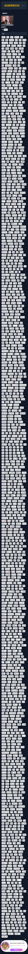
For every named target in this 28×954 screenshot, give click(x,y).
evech (9, 682)
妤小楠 (18, 495)
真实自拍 (4, 560)
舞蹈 (23, 778)
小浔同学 (21, 566)
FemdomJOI (5, 518)
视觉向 (8, 925)
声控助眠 (4, 931)
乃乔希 (12, 546)
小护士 (20, 255)
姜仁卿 (7, 600)
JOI (16, 348)
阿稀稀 (7, 221)
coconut (24, 472)
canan (13, 51)
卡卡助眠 (23, 591)
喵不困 (8, 608)
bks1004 (24, 687)
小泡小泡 (4, 580)
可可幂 (24, 68)
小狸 (10, 164)
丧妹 (15, 376)
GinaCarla (10, 388)
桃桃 (20, 458)
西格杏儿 (10, 156)
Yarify (9, 521)
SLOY (3, 439)
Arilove (3, 190)
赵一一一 (19, 880)
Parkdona (8, 670)
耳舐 (7, 269)
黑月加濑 (16, 181)
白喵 (3, 690)
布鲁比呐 (18, 764)
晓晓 (8, 161)
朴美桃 (22, 902)
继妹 (15, 560)
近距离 (23, 218)
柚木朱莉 (4, 224)
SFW (14, 74)
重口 (3, 628)
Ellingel (12, 784)
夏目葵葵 (19, 919)
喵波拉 (17, 761)
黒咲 (3, 159)
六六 (3, 563)
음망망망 (21, 789)
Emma (20, 373)
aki (2, 314)
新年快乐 (16, 931)
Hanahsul (22, 467)
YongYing (20, 653)
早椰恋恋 (11, 699)
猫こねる (10, 897)
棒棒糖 (7, 823)
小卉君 (3, 877)
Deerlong (4, 444)
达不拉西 (4, 289)
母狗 (11, 823)
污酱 (23, 102)
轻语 (14, 769)
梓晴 (20, 71)
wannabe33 (17, 868)
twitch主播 (10, 354)
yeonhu (4, 733)
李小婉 (17, 161)
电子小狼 (14, 574)
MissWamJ (12, 860)
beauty (7, 554)
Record (19, 611)
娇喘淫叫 (16, 622)
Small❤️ (4, 521)
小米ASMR (14, 410)
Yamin (12, 258)
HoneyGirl (4, 308)
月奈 (3, 280)
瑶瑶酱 (9, 255)
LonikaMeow (23, 385)
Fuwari (21, 407)
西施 (21, 832)
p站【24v (10, 498)
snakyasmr (4, 702)
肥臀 (7, 453)
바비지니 (10, 492)
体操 (16, 883)
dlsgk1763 (4, 863)
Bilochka (17, 354)
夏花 (15, 60)
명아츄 (12, 470)
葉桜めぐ (16, 894)
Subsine (4, 668)
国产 (3, 260)
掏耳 (13, 77)
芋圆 (7, 246)
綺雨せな (16, 390)
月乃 (20, 102)
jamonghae (19, 775)
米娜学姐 (21, 243)
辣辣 (16, 422)
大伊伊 (22, 159)
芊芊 (10, 702)
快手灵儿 (4, 693)
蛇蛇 (20, 176)
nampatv (4, 523)
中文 (22, 269)
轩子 (3, 402)
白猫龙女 (4, 653)
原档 (14, 308)
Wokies (4, 229)
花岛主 (24, 40)
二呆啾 (17, 258)
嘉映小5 (9, 184)
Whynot (22, 317)
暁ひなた (15, 755)
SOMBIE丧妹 (12, 713)
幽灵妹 (3, 85)
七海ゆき (10, 696)
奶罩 (24, 586)
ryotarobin (14, 427)
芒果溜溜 (18, 908)
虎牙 (8, 37)
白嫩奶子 (9, 843)
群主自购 (19, 552)
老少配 (20, 481)
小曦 (11, 192)
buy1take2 (23, 229)
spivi (10, 297)
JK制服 (19, 506)
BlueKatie (15, 407)
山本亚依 (14, 173)
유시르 (7, 461)
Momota (20, 345)
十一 (8, 170)
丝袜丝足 (22, 617)
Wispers (12, 351)
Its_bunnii (14, 345)
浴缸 (19, 710)
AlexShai (8, 379)
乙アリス (14, 506)
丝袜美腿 (20, 501)
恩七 (3, 922)
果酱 (11, 854)
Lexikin (19, 60)
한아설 (24, 458)
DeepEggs (10, 676)
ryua (23, 238)
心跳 (13, 252)
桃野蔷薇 (4, 422)
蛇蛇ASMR (10, 243)
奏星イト (4, 645)
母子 (7, 634)
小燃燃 (20, 854)
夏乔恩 (3, 173)
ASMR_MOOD (5, 752)
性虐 (3, 554)
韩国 (13, 444)
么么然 (19, 122)
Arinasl (24, 523)
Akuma (3, 241)
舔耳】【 (11, 232)
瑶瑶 (25, 891)
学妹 (17, 860)
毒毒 (9, 410)
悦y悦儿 (7, 314)
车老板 (11, 260)
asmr (11, 37)
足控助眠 (10, 390)
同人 (23, 79)
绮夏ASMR (14, 803)
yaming (10, 266)
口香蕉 (7, 786)
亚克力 (21, 877)
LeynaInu (4, 133)
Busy (8, 744)
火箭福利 (4, 255)
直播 (3, 82)
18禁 (8, 733)
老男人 (7, 478)
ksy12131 (15, 789)
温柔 (21, 911)
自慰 (8, 277)
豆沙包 (9, 778)
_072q (12, 687)
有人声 (3, 79)
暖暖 (23, 62)
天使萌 (12, 113)
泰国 (9, 444)
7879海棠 (10, 147)
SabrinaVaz (17, 798)
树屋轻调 (10, 399)
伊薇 (23, 119)
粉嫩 (15, 820)
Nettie (3, 597)
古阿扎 (13, 184)
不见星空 (20, 812)
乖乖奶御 (8, 574)
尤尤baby (21, 846)
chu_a (8, 891)
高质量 (22, 685)
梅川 (23, 772)
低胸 (24, 552)
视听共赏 (24, 495)
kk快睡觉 (14, 501)
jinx (22, 91)
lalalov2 (10, 866)
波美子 (17, 229)
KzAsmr (19, 608)
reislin (3, 337)
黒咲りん (8, 662)
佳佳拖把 (15, 863)
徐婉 (3, 331)
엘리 (3, 871)
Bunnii (13, 741)
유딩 (17, 769)
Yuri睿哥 (15, 54)
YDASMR (15, 778)
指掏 (19, 357)
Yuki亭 (20, 696)
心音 (7, 368)
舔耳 (23, 74)
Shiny (3, 291)
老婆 (22, 829)
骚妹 (13, 521)
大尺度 (13, 136)
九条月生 (9, 880)
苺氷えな (10, 636)
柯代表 (16, 603)
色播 (3, 60)
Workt (9, 357)
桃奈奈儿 (19, 96)
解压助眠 (9, 625)
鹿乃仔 (22, 232)
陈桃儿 (3, 167)
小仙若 (3, 608)
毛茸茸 (3, 557)
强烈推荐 (11, 538)
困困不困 (23, 758)
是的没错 (18, 526)
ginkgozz (9, 792)
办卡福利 (14, 204)
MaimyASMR (5, 716)
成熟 (3, 478)
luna (19, 645)
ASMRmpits (18, 402)
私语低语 (16, 617)
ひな (10, 252)
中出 (15, 487)
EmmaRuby (5, 407)
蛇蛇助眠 (24, 184)
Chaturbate (21, 348)
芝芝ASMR (4, 413)
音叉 (15, 823)
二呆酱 (10, 286)
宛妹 (16, 48)
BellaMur (12, 781)
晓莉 (15, 241)
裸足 (3, 634)
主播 (8, 229)
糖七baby (18, 187)
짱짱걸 (3, 803)
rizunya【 (15, 85)
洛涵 (7, 291)
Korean (14, 874)
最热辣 (3, 515)
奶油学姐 (10, 142)
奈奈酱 (14, 266)
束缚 (23, 569)
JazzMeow (16, 498)
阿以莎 (14, 634)
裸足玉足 (16, 673)
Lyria (20, 900)
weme (15, 854)
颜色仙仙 (4, 778)
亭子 (3, 574)
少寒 (14, 888)
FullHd (11, 518)
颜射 (10, 504)
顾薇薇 (20, 682)
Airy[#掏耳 (18, 470)
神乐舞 (20, 891)
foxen (21, 382)
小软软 (3, 130)
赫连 (23, 170)
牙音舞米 (14, 238)
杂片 (24, 122)
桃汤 (10, 885)
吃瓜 (21, 894)
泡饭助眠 (7, 687)
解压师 (23, 792)
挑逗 (24, 504)
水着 (17, 540)
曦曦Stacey (14, 224)
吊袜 (10, 902)
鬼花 (14, 433)
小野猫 (15, 665)
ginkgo (3, 843)
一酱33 (16, 43)
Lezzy (3, 526)
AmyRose (4, 348)
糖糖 (9, 761)
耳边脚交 (9, 396)
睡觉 (21, 928)
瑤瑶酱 (22, 311)
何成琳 (14, 65)
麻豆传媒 (4, 775)
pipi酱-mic (17, 933)
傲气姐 (9, 57)
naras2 (18, 600)
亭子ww (22, 662)
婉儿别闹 (4, 51)
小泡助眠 (15, 597)
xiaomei (18, 702)
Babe (9, 775)
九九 (9, 484)
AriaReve (21, 362)
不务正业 (9, 201)
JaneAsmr (22, 605)
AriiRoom (20, 108)
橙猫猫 (15, 846)
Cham (10, 371)
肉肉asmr (4, 144)
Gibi (22, 291)
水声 (8, 809)
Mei (16, 144)
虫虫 (7, 342)
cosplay (4, 258)
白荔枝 (11, 376)
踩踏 (10, 433)
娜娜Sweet (4, 164)
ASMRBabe (10, 373)
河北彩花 (12, 291)
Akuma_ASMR (5, 730)
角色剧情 (10, 487)
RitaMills (10, 365)
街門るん (4, 207)
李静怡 (3, 849)
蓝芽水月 (4, 94)
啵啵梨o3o (4, 603)
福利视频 (15, 792)
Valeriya (12, 161)
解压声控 (10, 931)
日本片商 (22, 521)
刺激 (12, 883)
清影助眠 (16, 832)
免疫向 (3, 625)
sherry (13, 464)
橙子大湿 (10, 846)
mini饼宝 (16, 529)
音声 (24, 925)
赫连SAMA (4, 317)
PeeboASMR (21, 147)
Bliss (14, 209)
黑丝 (16, 246)
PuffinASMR (11, 668)
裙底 (13, 631)
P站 (9, 348)
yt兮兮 (3, 238)
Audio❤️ (8, 571)
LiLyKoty (4, 498)
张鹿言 (3, 880)
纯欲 (15, 710)
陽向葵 (9, 289)
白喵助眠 (16, 532)
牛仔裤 (8, 877)
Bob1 (17, 784)
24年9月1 (8, 829)
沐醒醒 (16, 243)
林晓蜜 (20, 795)
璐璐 (22, 656)
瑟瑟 (18, 198)
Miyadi (23, 399)
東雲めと (4, 636)
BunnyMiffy (16, 396)
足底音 (14, 679)
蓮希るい (19, 885)
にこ (23, 207)
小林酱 (23, 430)
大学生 (8, 900)
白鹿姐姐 (8, 204)
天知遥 (8, 303)
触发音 (17, 82)
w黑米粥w (4, 156)
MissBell (4, 416)
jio (19, 272)
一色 (20, 883)
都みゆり (4, 656)
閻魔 (13, 662)
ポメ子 (12, 229)
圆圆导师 (21, 597)
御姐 (8, 710)
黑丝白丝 (10, 617)
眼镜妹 (13, 857)
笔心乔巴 (4, 147)
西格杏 (14, 122)
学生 (10, 458)
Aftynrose (9, 130)
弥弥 (18, 535)
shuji (3, 263)
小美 (8, 192)
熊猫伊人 (14, 320)
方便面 (15, 594)
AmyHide (4, 365)
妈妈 (20, 475)
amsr (17, 444)
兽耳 (12, 554)
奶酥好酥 (4, 888)
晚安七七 (4, 390)
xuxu (21, 857)
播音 (22, 914)
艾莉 (22, 868)
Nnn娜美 (4, 492)
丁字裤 (23, 455)
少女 (18, 447)
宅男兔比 (4, 866)
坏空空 (3, 685)
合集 (3, 96)
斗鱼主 (17, 113)
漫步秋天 (11, 603)
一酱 (3, 464)
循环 (7, 283)
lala (3, 648)
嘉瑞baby (9, 704)
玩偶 (7, 538)
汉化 (25, 277)
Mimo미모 (4, 885)
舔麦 (3, 826)
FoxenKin (18, 300)
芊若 (21, 441)
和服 (22, 535)
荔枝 (20, 207)
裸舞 (7, 40)
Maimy (3, 45)
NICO (24, 96)
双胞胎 (12, 834)
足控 (18, 269)
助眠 (23, 187)
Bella (9, 840)
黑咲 (20, 43)
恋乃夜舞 (10, 642)
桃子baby (22, 125)
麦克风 (24, 834)
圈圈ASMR (10, 416)
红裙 (22, 450)
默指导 (3, 724)
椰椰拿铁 (18, 472)
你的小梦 (9, 54)
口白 (22, 393)
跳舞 (13, 908)
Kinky (19, 509)
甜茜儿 (17, 91)
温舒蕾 (18, 136)
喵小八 (19, 204)
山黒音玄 (14, 645)
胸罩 (20, 586)
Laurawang (22, 297)
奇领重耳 (10, 71)
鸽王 (14, 125)
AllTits (14, 515)
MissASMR (9, 241)
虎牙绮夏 (14, 685)
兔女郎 (17, 747)
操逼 (13, 588)
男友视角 (4, 487)
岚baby (16, 260)
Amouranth (5, 62)
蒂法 (3, 784)
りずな (15, 207)
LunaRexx (8, 215)
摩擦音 (17, 699)
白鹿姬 (24, 156)
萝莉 (3, 218)
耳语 (19, 826)
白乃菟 (20, 594)
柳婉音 (3, 99)
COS (18, 275)
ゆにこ (24, 659)
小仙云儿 (11, 40)
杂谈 (13, 82)
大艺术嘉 (19, 173)
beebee (22, 328)
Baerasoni (4, 911)
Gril (19, 427)
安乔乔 (22, 538)
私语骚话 (15, 628)
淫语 (10, 634)
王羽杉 (21, 94)
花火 (15, 922)
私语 (20, 631)
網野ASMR (22, 413)
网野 (15, 492)
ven (3, 789)
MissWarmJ (22, 110)
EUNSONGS (5, 43)
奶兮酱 (18, 184)
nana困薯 (21, 690)
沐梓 (15, 535)
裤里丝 (18, 439)
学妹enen (4, 178)
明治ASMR (12, 849)
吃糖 (13, 489)
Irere (14, 843)
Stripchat (4, 676)
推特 (3, 40)
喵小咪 (3, 834)
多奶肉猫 (22, 769)
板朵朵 (18, 170)
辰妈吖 (3, 673)
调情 (9, 747)
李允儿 (22, 733)
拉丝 (14, 902)
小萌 (3, 48)
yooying (4, 758)
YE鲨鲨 (17, 591)
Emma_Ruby (5, 351)
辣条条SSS (4, 68)
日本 (21, 444)
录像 (15, 334)
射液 (24, 475)
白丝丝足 (4, 622)
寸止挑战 (11, 342)
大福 (3, 919)
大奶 (18, 393)
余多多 (9, 611)
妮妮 (3, 235)
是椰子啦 (17, 580)
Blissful (20, 738)
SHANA (11, 249)
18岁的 (7, 475)
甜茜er (3, 37)
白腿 (20, 840)
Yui (14, 150)
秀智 (15, 147)
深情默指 (16, 897)
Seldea (9, 651)
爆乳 (8, 258)
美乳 (23, 453)
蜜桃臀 (22, 716)
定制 (3, 221)
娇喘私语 (15, 625)
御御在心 (15, 201)
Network (14, 744)
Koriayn (4, 300)
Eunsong (9, 74)
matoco (4, 798)
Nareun (13, 608)
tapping (23, 498)
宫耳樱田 (4, 57)
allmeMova (5, 902)
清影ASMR (10, 422)
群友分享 (11, 317)
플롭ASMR (4, 286)
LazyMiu (8, 294)
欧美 (11, 96)
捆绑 (9, 212)
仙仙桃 (3, 91)
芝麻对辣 (19, 286)
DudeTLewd (5, 311)
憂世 (10, 826)
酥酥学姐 (14, 235)
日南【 (8, 588)
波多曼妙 (19, 116)
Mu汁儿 (9, 153)
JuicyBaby (18, 871)
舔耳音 (23, 614)
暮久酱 (24, 176)
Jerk (15, 518)
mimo (16, 328)
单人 (7, 512)
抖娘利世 (4, 399)
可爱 (16, 735)
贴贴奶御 (15, 549)
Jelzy (16, 905)
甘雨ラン (24, 645)
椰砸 (3, 475)
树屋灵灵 (4, 605)
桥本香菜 (4, 373)
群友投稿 (4, 532)
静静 (19, 368)
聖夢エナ (20, 422)
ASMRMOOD (15, 226)
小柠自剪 (8, 464)
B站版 (18, 772)
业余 (23, 509)
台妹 (14, 552)
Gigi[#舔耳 (12, 472)
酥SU (10, 283)
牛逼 (19, 65)
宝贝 (3, 829)
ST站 (9, 436)
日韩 (13, 815)
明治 (17, 849)
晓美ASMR (4, 252)
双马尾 (17, 733)
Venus (13, 294)
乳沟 (3, 461)
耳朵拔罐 (20, 851)
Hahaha (22, 676)
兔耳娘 (3, 750)
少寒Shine (4, 209)
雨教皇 (24, 204)
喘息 (16, 563)
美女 (19, 238)
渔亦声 (23, 368)
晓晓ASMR (4, 334)
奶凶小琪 (10, 532)
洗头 (13, 837)
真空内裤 (21, 628)
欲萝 (20, 246)
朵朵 (16, 40)
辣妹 (3, 453)
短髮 (18, 487)
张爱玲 (9, 226)
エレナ (3, 201)
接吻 (22, 543)
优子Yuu (16, 142)
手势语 (19, 922)
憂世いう (10, 405)
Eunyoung (18, 719)
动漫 (24, 215)
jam (12, 891)
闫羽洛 (3, 74)
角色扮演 (12, 79)
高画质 (11, 218)
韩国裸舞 (10, 323)
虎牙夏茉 (21, 201)
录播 (19, 218)
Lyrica (16, 413)
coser (3, 914)
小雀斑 (15, 283)
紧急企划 (24, 357)
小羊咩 (24, 871)
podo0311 (9, 868)
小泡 (7, 699)
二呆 (25, 340)
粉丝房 (15, 866)
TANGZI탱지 (5, 297)
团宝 (11, 730)
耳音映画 (15, 108)
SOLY (3, 110)
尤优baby (17, 232)
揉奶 (3, 458)
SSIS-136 (15, 362)
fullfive (19, 379)
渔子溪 (19, 504)
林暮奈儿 (17, 837)
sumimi (4, 679)
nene (8, 883)
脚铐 (3, 823)
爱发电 (7, 495)
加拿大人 (14, 509)
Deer (23, 702)
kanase (21, 390)
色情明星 (16, 512)
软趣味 (20, 755)
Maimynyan (22, 806)
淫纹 (18, 888)
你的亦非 (14, 919)
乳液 (7, 272)
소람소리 (11, 246)
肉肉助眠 (18, 569)
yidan (21, 784)
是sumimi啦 (15, 690)
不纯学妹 (10, 605)
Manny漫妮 (5, 340)
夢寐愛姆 (4, 424)
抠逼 (10, 450)
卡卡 (18, 781)
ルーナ (23, 735)
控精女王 (4, 427)
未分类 (12, 337)
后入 (16, 588)
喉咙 (7, 628)
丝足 (10, 628)
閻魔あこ (9, 755)
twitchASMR (15, 127)
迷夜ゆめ (4, 682)
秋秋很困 (14, 45)
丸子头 (22, 747)
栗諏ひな (23, 198)
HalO (16, 891)
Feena (9, 430)
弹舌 (14, 453)
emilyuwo (4, 142)
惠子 (3, 670)
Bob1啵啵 (4, 719)
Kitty (3, 320)
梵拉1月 (23, 489)
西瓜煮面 (10, 894)
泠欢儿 (11, 441)
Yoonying (4, 388)
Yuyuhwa (15, 693)
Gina (23, 294)
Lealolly (17, 538)
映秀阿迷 (4, 71)
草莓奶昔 (10, 832)
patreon (10, 888)
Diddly (13, 300)
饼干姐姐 (24, 823)
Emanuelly (4, 806)
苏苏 (19, 320)
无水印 (3, 925)
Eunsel (9, 653)
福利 (23, 764)
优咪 (9, 772)
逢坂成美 (23, 354)
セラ (3, 662)
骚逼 (10, 455)
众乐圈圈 (8, 385)
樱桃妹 (8, 173)
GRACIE (22, 781)
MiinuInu (12, 716)
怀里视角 (4, 832)
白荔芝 (10, 340)
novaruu (4, 430)
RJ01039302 (15, 670)
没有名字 (10, 767)
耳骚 (3, 204)
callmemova (19, 571)
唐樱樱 (22, 161)
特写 (24, 255)
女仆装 (8, 631)
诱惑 (3, 455)
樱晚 (3, 342)
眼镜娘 (3, 710)
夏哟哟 (7, 48)
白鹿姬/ (4, 153)
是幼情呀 (4, 535)
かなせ (3, 161)
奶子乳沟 (10, 622)
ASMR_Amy (19, 809)
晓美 (9, 127)
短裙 (10, 453)
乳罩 (16, 586)
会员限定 (14, 682)
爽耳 (20, 563)
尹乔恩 (15, 795)
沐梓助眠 (12, 526)
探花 (14, 96)
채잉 (10, 789)
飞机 (21, 113)
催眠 (13, 911)
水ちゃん (18, 639)
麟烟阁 (3, 905)
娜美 (3, 246)
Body (10, 407)
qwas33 (4, 795)
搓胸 (3, 699)
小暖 (11, 221)
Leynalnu (17, 342)
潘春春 (3, 54)
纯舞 (13, 775)
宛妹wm (22, 181)
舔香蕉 (21, 622)
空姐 (7, 543)
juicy (7, 96)
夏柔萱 (16, 676)
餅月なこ (16, 636)
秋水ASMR (10, 656)
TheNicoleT (5, 249)
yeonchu (18, 167)
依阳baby (4, 851)
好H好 (3, 303)
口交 (15, 249)
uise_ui (4, 883)
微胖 (3, 817)
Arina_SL (15, 297)
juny (15, 812)
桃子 (14, 450)
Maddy (10, 133)
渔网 (15, 554)
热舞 (3, 781)
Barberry (14, 707)
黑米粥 (10, 105)
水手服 (24, 724)
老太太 (15, 481)
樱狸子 (21, 221)
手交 (9, 427)
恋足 (19, 455)
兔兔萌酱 (16, 605)
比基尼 (3, 588)
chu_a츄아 (4, 232)
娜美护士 (4, 696)
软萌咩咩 (18, 817)
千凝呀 (22, 461)
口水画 (3, 631)
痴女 (9, 506)
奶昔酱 (3, 891)
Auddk (18, 843)
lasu (23, 826)
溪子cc (16, 382)
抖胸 (17, 877)
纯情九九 (14, 178)
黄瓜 (22, 798)
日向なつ (4, 489)
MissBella (4, 323)
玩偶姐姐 (21, 164)
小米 (25, 373)
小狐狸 (16, 88)
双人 (20, 834)
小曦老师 (16, 192)
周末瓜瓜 (10, 535)
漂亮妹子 (20, 557)
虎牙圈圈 (9, 176)
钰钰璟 (19, 577)
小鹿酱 (10, 308)
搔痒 (9, 586)
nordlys (9, 509)
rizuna (19, 144)
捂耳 (15, 368)
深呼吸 (3, 854)
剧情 (18, 433)
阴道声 (14, 455)
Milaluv (16, 365)
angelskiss (23, 433)
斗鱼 (22, 37)
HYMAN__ (9, 597)
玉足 (9, 620)
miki (9, 424)
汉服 (7, 433)
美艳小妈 (22, 874)
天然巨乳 (4, 481)
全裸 (7, 450)
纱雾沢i (9, 679)
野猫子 (7, 781)
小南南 (18, 51)
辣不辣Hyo (11, 413)
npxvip (13, 569)
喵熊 (25, 376)
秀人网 (22, 136)
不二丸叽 (15, 195)
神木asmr (9, 552)
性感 (15, 484)
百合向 (20, 195)
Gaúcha (8, 345)
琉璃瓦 (7, 470)
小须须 (22, 837)
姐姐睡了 (14, 577)
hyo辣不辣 (15, 289)
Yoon (25, 444)
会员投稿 (4, 577)
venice (22, 786)
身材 (7, 713)
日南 (24, 45)
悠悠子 (20, 88)
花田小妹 (17, 37)
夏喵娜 (12, 48)
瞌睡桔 (8, 750)
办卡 (9, 116)
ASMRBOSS (12, 5)
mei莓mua (4, 88)
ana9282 (20, 866)
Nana (3, 738)
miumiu (11, 88)
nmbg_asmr (18, 416)
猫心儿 (14, 885)
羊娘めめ (13, 648)
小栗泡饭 (10, 665)
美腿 (18, 450)
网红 (20, 40)
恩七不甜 (9, 167)
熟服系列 (9, 238)
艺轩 (14, 57)
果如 (7, 60)
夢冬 (19, 492)
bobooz (19, 574)
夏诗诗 (8, 187)
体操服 (23, 710)
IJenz (8, 300)
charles (20, 235)
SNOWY (14, 357)
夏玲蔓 (15, 68)
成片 (9, 523)
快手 (19, 54)
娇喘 (3, 450)
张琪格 (3, 184)
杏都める (19, 659)
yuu (24, 919)
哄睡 (8, 834)
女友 (13, 900)
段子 (22, 447)
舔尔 (10, 393)
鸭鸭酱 (20, 803)
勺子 (8, 854)
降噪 (20, 925)
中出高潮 (18, 478)
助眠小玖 (10, 594)
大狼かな (18, 750)
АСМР (8, 928)
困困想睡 (12, 916)
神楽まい (4, 405)
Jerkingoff (20, 518)
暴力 (9, 837)
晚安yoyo (4, 594)
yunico (15, 696)
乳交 (7, 504)
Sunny (14, 504)
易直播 (22, 57)
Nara (14, 371)
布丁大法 (4, 772)
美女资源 (14, 829)
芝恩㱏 (16, 388)
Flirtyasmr (17, 656)
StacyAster (4, 325)
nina (23, 506)
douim (18, 461)
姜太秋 (20, 549)
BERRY (5, 29)
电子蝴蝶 (22, 931)
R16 (9, 801)
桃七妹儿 (9, 727)
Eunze (9, 108)
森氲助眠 (11, 806)
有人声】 (8, 77)
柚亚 (16, 373)
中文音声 (12, 331)
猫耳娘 (3, 727)
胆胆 (16, 806)
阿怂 (17, 125)
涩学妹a (10, 122)
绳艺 (3, 571)
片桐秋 (8, 857)
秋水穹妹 (4, 707)
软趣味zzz (4, 549)
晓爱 (18, 280)
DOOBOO (21, 693)
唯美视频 (16, 323)
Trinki (13, 523)
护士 (20, 540)
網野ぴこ (13, 495)
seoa (14, 286)
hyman (22, 580)
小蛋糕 (7, 331)
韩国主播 (13, 303)
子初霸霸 (21, 260)
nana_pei (4, 815)
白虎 (17, 911)
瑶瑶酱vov (17, 314)
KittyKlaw (15, 110)
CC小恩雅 (4, 419)
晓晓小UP (20, 105)
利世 (3, 113)
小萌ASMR (16, 133)
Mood (13, 91)
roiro (9, 645)
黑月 (20, 651)
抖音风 (3, 900)
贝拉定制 (12, 817)
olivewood (9, 583)
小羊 (11, 812)
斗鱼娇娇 (15, 176)
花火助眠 (4, 840)
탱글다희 (12, 461)
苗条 (17, 521)
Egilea (14, 826)
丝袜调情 (4, 767)
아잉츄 (3, 509)
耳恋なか (19, 679)
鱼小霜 (24, 608)
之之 (13, 761)
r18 (25, 699)
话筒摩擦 (4, 108)
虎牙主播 (4, 119)
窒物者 (18, 294)
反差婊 (21, 897)
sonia (8, 639)
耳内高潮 (17, 489)
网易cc (23, 337)
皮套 (9, 224)
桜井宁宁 (4, 614)
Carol (3, 294)
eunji (3, 495)
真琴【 (21, 82)
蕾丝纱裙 (9, 758)
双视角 (19, 724)
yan (3, 569)
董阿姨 (9, 119)
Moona (18, 331)
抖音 (22, 51)
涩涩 (13, 187)
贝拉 (9, 51)
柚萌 (14, 702)
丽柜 (18, 371)
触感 (9, 815)
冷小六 (18, 453)
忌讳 (15, 557)
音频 (25, 235)
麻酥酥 (15, 71)
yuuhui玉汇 (11, 614)
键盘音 (11, 368)
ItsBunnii (18, 523)
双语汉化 (24, 439)
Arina (8, 741)
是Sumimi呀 (15, 385)
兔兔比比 (14, 159)
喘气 (18, 209)
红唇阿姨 (9, 139)
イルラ (19, 707)
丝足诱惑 (4, 747)
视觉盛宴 (13, 914)
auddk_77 (20, 767)
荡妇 (18, 560)
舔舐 (13, 563)
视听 (8, 673)
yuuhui (20, 634)
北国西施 (4, 122)
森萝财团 (23, 275)
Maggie (4, 170)
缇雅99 (12, 905)
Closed (23, 515)
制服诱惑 (8, 540)
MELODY (19, 303)
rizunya (19, 45)
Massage (4, 436)
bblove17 (4, 721)
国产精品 (14, 379)
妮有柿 (7, 764)
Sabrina (4, 744)
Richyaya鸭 (11, 591)
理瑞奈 (7, 402)
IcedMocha (19, 741)
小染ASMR (9, 150)
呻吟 (7, 393)
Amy (18, 150)
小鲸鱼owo (4, 362)
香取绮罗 (4, 801)
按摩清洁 (19, 74)
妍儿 (21, 277)
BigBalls (4, 484)
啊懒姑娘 (20, 266)
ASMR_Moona (5, 812)
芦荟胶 (17, 815)
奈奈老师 (4, 181)
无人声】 (18, 79)
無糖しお (18, 687)
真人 (22, 464)
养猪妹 (23, 639)
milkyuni (22, 849)
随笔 (7, 441)
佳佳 (20, 863)
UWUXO (14, 280)
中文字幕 (23, 77)
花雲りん (4, 354)
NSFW (3, 77)
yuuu (3, 385)
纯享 (24, 631)
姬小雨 (10, 549)
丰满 (14, 758)
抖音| (10, 863)
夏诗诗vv (12, 764)
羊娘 (7, 826)
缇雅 (10, 447)
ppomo (4, 187)
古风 (21, 860)
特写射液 (10, 481)
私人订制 (15, 458)
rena (14, 659)
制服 (7, 458)
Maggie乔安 (8, 65)
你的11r (15, 851)
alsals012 (9, 795)
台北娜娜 (4, 467)
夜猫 (19, 306)
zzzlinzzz (4, 933)
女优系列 (12, 328)
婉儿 (15, 419)
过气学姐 (12, 277)
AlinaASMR (10, 580)
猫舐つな (10, 207)
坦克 (21, 815)
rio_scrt (4, 755)
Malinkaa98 (21, 130)
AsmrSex (23, 560)
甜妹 (25, 928)
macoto (14, 190)
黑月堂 (12, 314)
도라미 (3, 857)
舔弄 (11, 673)
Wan (24, 540)
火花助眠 (13, 439)
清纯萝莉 (4, 506)
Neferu (21, 730)
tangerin (4, 306)
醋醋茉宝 (15, 255)
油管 (21, 142)
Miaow (8, 91)
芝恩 (3, 600)
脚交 (13, 540)
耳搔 (18, 902)
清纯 (3, 713)
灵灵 (15, 399)
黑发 (25, 512)
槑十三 (9, 851)
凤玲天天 (21, 325)
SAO (20, 410)
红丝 (11, 922)
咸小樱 (19, 119)
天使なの (14, 198)
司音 (9, 489)
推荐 (20, 85)
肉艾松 (19, 156)
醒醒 (3, 328)
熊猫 (23, 306)
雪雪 (10, 543)
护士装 (21, 252)
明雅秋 (24, 546)
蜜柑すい (8, 690)
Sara (20, 778)
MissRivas (14, 436)
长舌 (9, 908)
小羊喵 (3, 150)
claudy (17, 291)
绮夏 (24, 43)
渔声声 (12, 733)
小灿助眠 (4, 566)
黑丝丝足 (4, 620)
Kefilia (21, 642)
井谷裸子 (17, 317)
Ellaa (10, 325)
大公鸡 (12, 475)
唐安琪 (3, 139)
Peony (19, 744)
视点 (21, 512)
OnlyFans (14, 164)
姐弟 (17, 424)
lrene (14, 880)
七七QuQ (16, 441)
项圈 (19, 735)
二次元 (20, 215)
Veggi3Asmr (5, 735)
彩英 (6, 789)
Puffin (19, 283)
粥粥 (8, 337)
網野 (21, 529)
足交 (3, 433)
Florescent (19, 153)
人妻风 (24, 625)
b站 (3, 65)
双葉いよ (15, 651)
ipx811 (7, 263)
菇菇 (18, 159)
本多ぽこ (4, 651)
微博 (23, 71)
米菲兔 (21, 396)
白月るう (19, 648)
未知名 (3, 792)
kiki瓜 (14, 153)
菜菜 (19, 823)
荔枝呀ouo (23, 226)
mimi (3, 125)
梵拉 (14, 447)
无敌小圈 (4, 897)
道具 (16, 925)
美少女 (13, 571)
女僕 (18, 543)
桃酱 (22, 331)
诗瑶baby (17, 337)
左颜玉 (13, 928)
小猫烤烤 (18, 916)
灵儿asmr (10, 144)
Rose (3, 540)
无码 (15, 218)
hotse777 (10, 721)
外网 (7, 447)
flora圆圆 (4, 529)
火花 (24, 436)
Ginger (15, 130)
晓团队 (22, 280)
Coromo (14, 430)
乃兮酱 (9, 693)
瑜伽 (20, 752)
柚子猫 (23, 359)
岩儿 (15, 105)
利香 (21, 99)
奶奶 (16, 475)
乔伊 (3, 512)
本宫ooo (11, 68)
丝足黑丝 (14, 620)
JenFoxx (19, 583)
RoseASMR (9, 110)
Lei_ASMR (15, 727)
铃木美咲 (13, 275)
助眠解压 (4, 617)
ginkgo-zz (19, 801)
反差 (25, 911)
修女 (16, 900)
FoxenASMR (5, 376)
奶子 (20, 625)
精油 (16, 272)
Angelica (4, 127)
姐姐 (16, 834)
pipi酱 (3, 501)
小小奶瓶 (12, 311)
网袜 (7, 260)
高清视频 (12, 478)
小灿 (9, 577)
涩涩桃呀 (8, 919)
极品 (7, 218)
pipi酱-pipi (4, 936)
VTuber (4, 659)
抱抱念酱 (4, 357)
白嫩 (11, 710)
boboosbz (22, 532)
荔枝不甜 (13, 170)
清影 (19, 359)
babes (3, 809)
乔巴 (20, 721)
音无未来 (8, 280)
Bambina (14, 215)
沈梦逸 (11, 43)
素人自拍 (10, 560)
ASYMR (20, 263)
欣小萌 (14, 611)
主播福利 (8, 563)
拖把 (24, 863)
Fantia (20, 224)
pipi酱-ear (10, 933)
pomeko (14, 738)
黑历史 (7, 817)
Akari (11, 402)
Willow (3, 741)
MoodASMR (20, 713)
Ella (24, 300)
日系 (3, 269)
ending (13, 801)
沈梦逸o (11, 334)
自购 (21, 636)
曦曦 (9, 178)
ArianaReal (5, 105)
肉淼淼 (8, 136)
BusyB (19, 419)
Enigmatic (4, 591)
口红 (22, 888)
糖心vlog (14, 772)
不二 (24, 574)
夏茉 (9, 94)
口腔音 (17, 77)
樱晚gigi (11, 272)
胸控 (18, 685)
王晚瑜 (3, 552)
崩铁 (13, 925)
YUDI (23, 916)
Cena (20, 905)
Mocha (23, 342)
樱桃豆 (14, 306)
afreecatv (4, 874)
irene (15, 767)
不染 (17, 277)
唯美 (7, 860)
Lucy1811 (21, 603)
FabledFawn (15, 94)
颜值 (24, 696)
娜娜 (3, 368)
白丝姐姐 (4, 837)
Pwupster (19, 308)
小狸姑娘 (14, 116)
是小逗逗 (4, 820)
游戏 (8, 557)
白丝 (18, 212)
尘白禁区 (16, 642)
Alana (13, 424)
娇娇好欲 (20, 178)
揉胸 (3, 916)
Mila (20, 68)
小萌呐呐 (4, 586)
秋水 (11, 99)
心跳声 (3, 277)
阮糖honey (14, 840)
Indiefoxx (22, 670)
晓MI (10, 209)
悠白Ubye (4, 410)
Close (18, 515)
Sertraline (9, 359)
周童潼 (11, 62)
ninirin (3, 583)
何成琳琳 (9, 195)
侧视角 (16, 730)
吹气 (16, 263)
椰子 (3, 283)
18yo (24, 481)
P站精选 (4, 102)
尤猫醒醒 (8, 159)
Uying (8, 45)
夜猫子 (8, 685)
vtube (13, 747)
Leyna (17, 716)
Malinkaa (4, 908)
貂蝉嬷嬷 (23, 212)
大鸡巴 (24, 478)
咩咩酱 (14, 139)
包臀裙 (24, 922)
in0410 (3, 868)
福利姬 (11, 60)
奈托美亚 (10, 820)
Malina (10, 306)
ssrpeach (4, 846)
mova (21, 673)
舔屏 (16, 546)
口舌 (24, 820)
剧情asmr (10, 419)
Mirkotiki (12, 809)
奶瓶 (17, 351)
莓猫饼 (21, 761)
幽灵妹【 (9, 85)
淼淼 (3, 764)
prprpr (3, 928)
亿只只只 (9, 501)
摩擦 (24, 563)
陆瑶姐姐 (10, 467)
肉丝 (3, 470)
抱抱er (3, 195)
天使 (21, 340)
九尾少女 (4, 212)
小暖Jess (16, 221)
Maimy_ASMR (13, 752)
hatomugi (10, 382)
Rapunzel (21, 127)
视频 (19, 430)
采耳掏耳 (19, 620)
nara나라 (4, 611)
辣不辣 (17, 311)
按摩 (3, 504)
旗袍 (7, 455)
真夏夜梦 (9, 724)
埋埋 (15, 62)
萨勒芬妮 (19, 820)
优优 (15, 583)
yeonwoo (12, 786)
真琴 (8, 79)
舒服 (10, 269)
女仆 (3, 543)
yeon (18, 786)
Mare (7, 871)
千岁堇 (22, 209)
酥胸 (21, 699)
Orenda (16, 99)
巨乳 (14, 393)
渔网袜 (3, 396)
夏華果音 (9, 659)
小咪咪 (11, 512)
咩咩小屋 (4, 665)
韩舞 (8, 905)
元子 (15, 156)
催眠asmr (4, 382)
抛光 (19, 554)
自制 (11, 557)
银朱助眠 (4, 894)
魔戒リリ (7, 648)
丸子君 (18, 57)
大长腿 (16, 721)
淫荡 (3, 538)
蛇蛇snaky (22, 192)
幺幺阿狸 (12, 600)
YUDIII (7, 922)
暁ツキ (12, 639)
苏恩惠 (8, 190)
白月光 (11, 735)
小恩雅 (3, 192)
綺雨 (3, 441)
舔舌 (20, 546)
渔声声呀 (20, 241)
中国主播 (20, 484)
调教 (18, 399)
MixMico (7, 569)
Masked (21, 588)
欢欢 (9, 198)
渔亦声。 (4, 769)
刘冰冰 (13, 750)
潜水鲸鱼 (22, 365)
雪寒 (14, 167)
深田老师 (4, 266)
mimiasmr (22, 424)
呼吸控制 (14, 212)
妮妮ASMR (8, 235)
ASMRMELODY (5, 275)
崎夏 (17, 252)
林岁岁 (15, 359)
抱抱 (19, 62)
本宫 (22, 258)
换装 (18, 914)
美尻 (22, 487)
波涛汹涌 (20, 249)
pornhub (20, 334)
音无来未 (19, 190)
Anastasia (16, 405)
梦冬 (3, 786)
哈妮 (3, 272)
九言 (25, 860)
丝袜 (14, 269)
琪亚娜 (7, 914)
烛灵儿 (7, 916)
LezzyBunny (11, 566)
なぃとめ (12, 871)
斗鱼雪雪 (10, 181)
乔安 (8, 102)
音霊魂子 (4, 642)
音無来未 (4, 198)
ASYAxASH (4, 371)
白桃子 (3, 704)
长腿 (3, 393)
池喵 (3, 860)
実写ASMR (9, 798)
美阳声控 (20, 376)
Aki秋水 (19, 139)
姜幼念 (20, 436)
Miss (7, 328)
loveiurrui (17, 614)
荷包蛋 (14, 653)
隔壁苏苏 (10, 529)
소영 (16, 566)
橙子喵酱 (8, 320)
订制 (14, 543)
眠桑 (7, 526)
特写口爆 (9, 515)
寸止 (12, 348)
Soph (9, 707)
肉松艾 (3, 136)
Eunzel (7, 113)
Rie (20, 704)
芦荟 (17, 928)
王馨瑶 (22, 150)
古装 (24, 840)
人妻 (18, 758)
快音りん (15, 704)
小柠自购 (23, 492)
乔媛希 (7, 546)
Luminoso (8, 125)
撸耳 (19, 829)
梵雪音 (3, 639)
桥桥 (3, 447)
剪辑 (12, 263)
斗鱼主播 (4, 116)
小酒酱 (23, 600)
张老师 (17, 662)
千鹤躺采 (4, 761)
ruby (3, 345)
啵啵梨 (18, 464)
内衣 (13, 586)
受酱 (17, 857)
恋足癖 (23, 554)
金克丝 (15, 102)
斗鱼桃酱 (8, 738)
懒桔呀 (7, 784)
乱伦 (16, 631)
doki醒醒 (4, 243)
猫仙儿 (3, 359)
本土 (10, 362)
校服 (3, 546)
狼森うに (17, 668)
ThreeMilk (22, 388)
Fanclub (4, 226)
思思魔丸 (21, 48)
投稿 (22, 668)
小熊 (20, 665)
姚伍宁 (12, 719)
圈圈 (8, 99)
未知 (21, 323)
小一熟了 (8, 82)
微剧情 (13, 877)
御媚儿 (3, 176)
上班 (10, 911)
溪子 (3, 379)
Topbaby (16, 340)
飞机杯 (9, 769)
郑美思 (7, 439)
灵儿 (25, 266)
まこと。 (15, 325)
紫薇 (9, 874)
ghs (3, 687)
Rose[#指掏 (5, 472)
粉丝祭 (14, 724)
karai (20, 289)
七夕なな (22, 133)
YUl (20, 351)
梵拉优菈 (16, 467)
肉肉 (3, 215)
